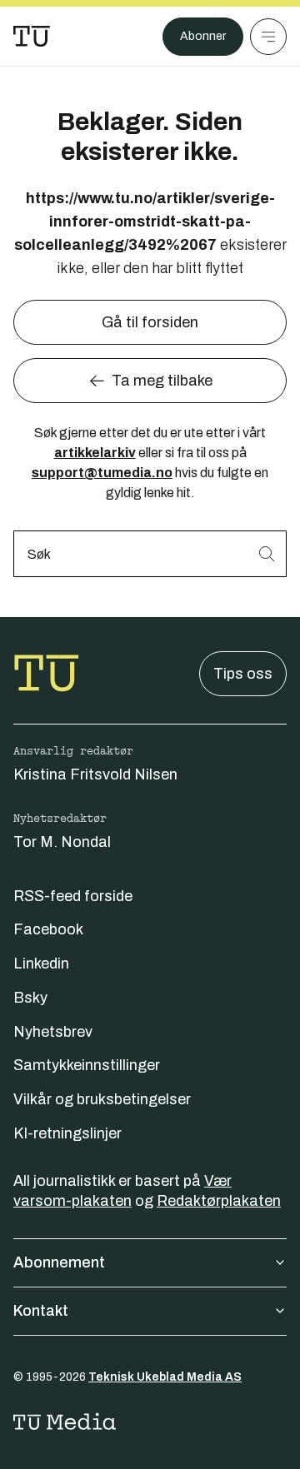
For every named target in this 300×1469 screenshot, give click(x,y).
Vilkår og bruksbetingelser (102, 1099)
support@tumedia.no (102, 473)
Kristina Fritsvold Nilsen (95, 774)
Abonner (203, 36)
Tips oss (242, 673)
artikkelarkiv (95, 453)
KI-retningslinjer (67, 1133)
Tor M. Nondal (62, 842)
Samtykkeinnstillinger (86, 1065)
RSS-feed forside (72, 896)
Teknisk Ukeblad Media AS (165, 1377)
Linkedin (41, 963)
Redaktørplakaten (219, 1201)
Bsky (30, 997)
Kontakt (40, 1310)
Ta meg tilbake (162, 380)
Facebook (48, 929)
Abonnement (59, 1262)
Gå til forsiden (150, 322)
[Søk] (267, 553)
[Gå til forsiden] (31, 36)
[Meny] (268, 36)
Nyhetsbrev (52, 1031)
